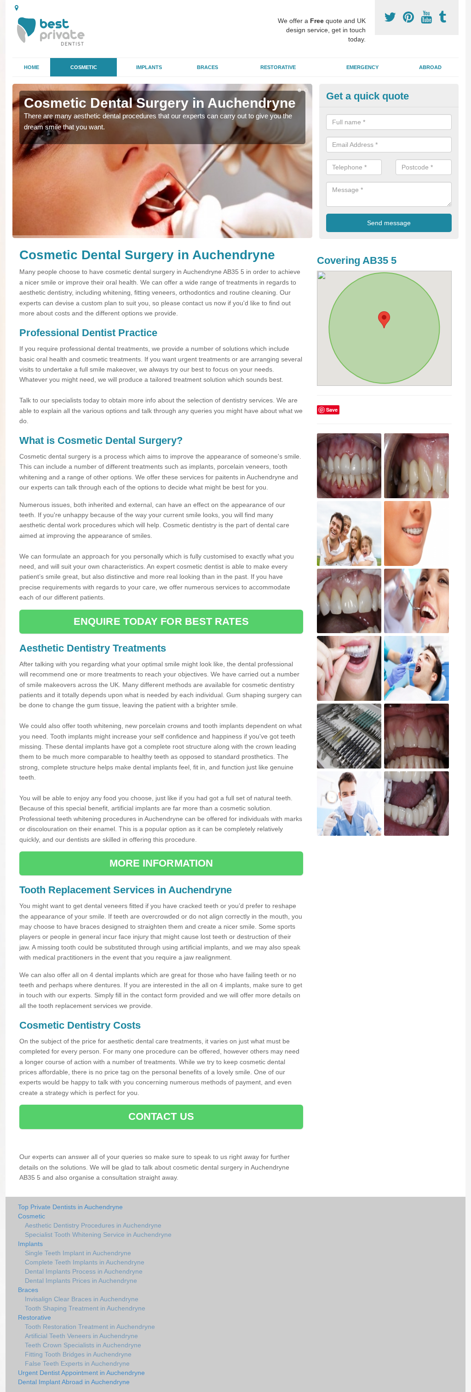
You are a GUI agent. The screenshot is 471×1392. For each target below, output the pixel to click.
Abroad (430, 67)
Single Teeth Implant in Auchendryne (78, 1253)
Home (31, 67)
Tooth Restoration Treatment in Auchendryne (90, 1326)
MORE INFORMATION (161, 863)
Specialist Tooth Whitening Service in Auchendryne (98, 1234)
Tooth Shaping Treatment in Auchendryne (85, 1308)
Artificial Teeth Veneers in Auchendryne (81, 1336)
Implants (149, 67)
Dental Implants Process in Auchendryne (84, 1271)
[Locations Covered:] (16, 8)
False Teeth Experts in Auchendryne (77, 1363)
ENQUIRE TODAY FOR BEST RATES (161, 621)
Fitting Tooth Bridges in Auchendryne (78, 1354)
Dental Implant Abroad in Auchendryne (74, 1382)
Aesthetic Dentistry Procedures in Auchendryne (93, 1225)
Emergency (362, 67)
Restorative (278, 67)
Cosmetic (83, 67)
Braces (207, 67)
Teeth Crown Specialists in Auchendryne (83, 1345)
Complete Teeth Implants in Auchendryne (84, 1262)
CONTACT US (161, 1116)
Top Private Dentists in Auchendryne (70, 1207)
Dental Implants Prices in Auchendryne (81, 1280)
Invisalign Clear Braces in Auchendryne (81, 1299)
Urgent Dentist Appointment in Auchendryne (81, 1372)
